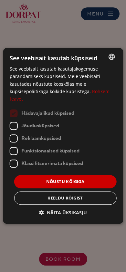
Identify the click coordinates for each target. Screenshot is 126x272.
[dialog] (63, 136)
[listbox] (111, 56)
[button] (63, 213)
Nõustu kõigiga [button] (65, 181)
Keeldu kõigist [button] (65, 198)
